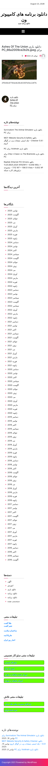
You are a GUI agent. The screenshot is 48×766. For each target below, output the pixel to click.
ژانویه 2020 (12, 413)
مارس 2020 (13, 405)
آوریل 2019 (12, 444)
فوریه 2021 (12, 361)
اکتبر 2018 (12, 468)
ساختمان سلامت (10, 630)
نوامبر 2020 (12, 373)
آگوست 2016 (13, 560)
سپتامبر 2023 (13, 298)
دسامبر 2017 (13, 504)
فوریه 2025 (12, 234)
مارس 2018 (12, 492)
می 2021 (11, 349)
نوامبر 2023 (12, 294)
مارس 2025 (13, 230)
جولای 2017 (12, 520)
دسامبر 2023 (13, 290)
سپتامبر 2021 (13, 333)
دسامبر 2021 (13, 322)
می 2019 (11, 441)
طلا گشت (7, 623)
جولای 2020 (13, 389)
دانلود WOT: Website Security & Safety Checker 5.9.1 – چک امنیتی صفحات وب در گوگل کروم (23, 141)
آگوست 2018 (13, 472)
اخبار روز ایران (9, 640)
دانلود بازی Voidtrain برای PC (16, 148)
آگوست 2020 (13, 385)
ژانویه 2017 (12, 544)
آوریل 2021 (12, 353)
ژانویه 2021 (12, 365)
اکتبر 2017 (12, 512)
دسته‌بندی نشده (14, 601)
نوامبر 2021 (12, 325)
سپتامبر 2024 (13, 254)
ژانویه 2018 (12, 500)
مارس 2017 (12, 536)
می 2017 (11, 528)
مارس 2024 (13, 278)
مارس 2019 (12, 448)
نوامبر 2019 (12, 421)
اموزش (10, 585)
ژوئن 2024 (12, 266)
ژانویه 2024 (12, 286)
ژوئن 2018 (12, 480)
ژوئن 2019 (12, 437)
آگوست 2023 (13, 302)
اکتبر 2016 (12, 552)
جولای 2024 (13, 262)
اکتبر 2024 (12, 250)
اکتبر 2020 (12, 377)
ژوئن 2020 (12, 393)
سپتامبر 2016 (13, 556)
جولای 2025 (13, 218)
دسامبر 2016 (13, 548)
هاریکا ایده (8, 635)
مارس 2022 (13, 314)
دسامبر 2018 (13, 460)
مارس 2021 (12, 357)
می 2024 (11, 270)
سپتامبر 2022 (13, 306)
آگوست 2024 (13, 258)
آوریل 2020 (12, 401)
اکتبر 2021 (12, 329)
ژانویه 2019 (12, 456)
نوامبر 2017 (12, 508)
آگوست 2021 (13, 337)
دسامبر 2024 (13, 242)
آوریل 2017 (12, 532)
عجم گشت (8, 626)
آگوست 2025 (13, 214)
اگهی (9, 581)
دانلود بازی (12, 589)
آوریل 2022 (12, 310)
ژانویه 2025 (12, 238)
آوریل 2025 (12, 226)
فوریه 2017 (12, 540)
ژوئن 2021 (12, 345)
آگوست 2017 (13, 516)
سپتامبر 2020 (13, 381)
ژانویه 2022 (12, 318)
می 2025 (11, 222)
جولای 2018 (12, 476)
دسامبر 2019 (13, 417)
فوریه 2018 (12, 496)
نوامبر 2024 (12, 246)
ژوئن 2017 (12, 524)
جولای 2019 (12, 433)
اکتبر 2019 (12, 425)
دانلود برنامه (12, 593)
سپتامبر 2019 (13, 429)
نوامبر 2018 (12, 464)
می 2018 (11, 484)
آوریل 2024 (12, 274)
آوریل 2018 (12, 488)
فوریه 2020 (12, 409)
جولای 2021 (12, 341)
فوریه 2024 (12, 282)
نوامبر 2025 (12, 210)
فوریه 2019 (12, 452)
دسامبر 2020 (13, 369)
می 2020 (11, 397)
